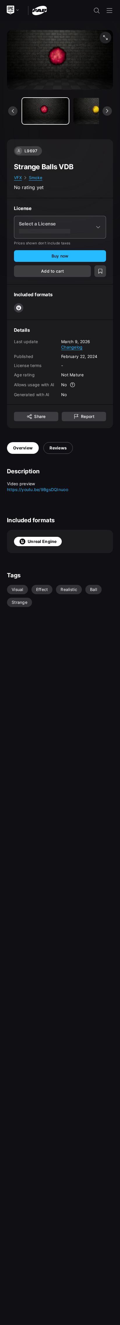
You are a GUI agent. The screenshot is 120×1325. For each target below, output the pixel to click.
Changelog (72, 347)
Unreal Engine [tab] (42, 541)
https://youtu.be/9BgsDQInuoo (37, 489)
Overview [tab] (23, 447)
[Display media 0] (45, 111)
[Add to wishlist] (100, 271)
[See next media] (107, 111)
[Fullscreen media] (105, 37)
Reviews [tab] (58, 447)
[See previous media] (12, 111)
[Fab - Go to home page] (39, 10)
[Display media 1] (96, 111)
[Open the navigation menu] (109, 10)
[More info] (72, 384)
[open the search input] (96, 10)
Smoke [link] (35, 177)
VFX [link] (18, 177)
